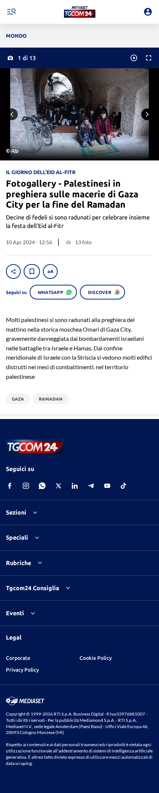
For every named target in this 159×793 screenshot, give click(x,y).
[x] (58, 485)
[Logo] (79, 12)
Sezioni (16, 512)
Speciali (17, 537)
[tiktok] (123, 485)
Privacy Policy (22, 670)
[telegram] (91, 485)
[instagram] (26, 485)
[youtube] (107, 485)
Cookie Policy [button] (96, 658)
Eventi (15, 613)
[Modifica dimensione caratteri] (50, 271)
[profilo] (148, 12)
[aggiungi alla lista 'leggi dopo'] (32, 271)
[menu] (11, 12)
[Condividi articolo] (13, 271)
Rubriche (18, 563)
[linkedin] (74, 485)
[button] (79, 12)
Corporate (18, 658)
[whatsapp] (42, 485)
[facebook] (9, 485)
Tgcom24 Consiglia (32, 588)
